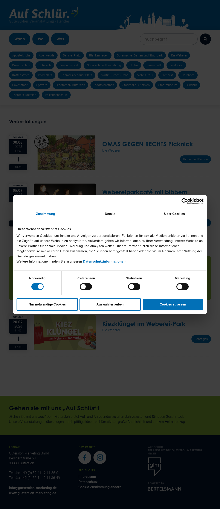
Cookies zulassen (173, 304)
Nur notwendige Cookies (47, 304)
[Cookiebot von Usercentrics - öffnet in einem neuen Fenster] (184, 201)
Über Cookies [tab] (174, 214)
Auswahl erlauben (110, 304)
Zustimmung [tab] (45, 214)
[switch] (86, 286)
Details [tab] (110, 214)
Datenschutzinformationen (104, 261)
